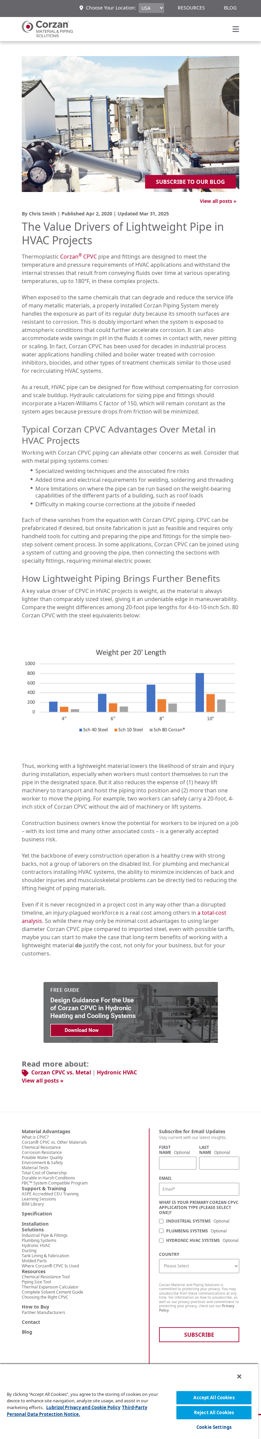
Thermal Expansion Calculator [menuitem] (50, 1286)
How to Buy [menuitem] (35, 1307)
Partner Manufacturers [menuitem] (43, 1312)
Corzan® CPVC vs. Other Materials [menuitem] (54, 1142)
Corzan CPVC (78, 256)
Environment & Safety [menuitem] (42, 1162)
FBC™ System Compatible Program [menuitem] (55, 1183)
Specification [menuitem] (37, 1214)
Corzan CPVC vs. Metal (61, 1072)
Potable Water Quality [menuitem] (42, 1157)
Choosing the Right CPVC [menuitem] (45, 1297)
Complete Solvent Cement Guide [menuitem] (52, 1292)
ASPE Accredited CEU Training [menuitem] (50, 1193)
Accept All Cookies (213, 1397)
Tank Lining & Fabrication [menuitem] (45, 1255)
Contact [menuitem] (31, 1322)
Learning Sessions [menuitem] (39, 1198)
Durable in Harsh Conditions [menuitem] (48, 1177)
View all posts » (218, 201)
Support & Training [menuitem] (44, 1189)
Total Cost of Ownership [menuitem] (44, 1172)
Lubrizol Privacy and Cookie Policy (83, 1407)
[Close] (239, 1376)
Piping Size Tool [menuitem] (36, 1281)
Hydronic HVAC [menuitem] (36, 1245)
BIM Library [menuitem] (33, 1204)
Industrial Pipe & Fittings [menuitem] (45, 1235)
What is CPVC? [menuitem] (35, 1137)
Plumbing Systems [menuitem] (39, 1240)
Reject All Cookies (214, 1412)
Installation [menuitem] (35, 1224)
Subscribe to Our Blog (190, 182)
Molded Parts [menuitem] (34, 1260)
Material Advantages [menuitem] (46, 1131)
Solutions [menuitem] (33, 1230)
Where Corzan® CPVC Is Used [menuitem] (50, 1265)
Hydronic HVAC (117, 1072)
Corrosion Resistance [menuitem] (42, 1152)
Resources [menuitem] (191, 7)
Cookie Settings (213, 1427)
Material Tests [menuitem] (35, 1167)
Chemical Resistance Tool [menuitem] (46, 1276)
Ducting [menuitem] (29, 1250)
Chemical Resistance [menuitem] (41, 1147)
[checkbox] (199, 1231)
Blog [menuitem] (230, 7)
